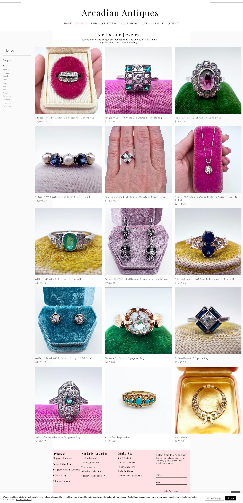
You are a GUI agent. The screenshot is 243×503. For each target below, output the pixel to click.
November (7, 103)
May (5, 82)
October (6, 99)
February (6, 72)
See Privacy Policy (24, 499)
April (5, 79)
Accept (231, 498)
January (6, 69)
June (4, 86)
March (5, 76)
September (7, 96)
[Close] (239, 498)
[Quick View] (68, 80)
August (5, 93)
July (4, 89)
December (7, 106)
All (4, 66)
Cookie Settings (214, 498)
